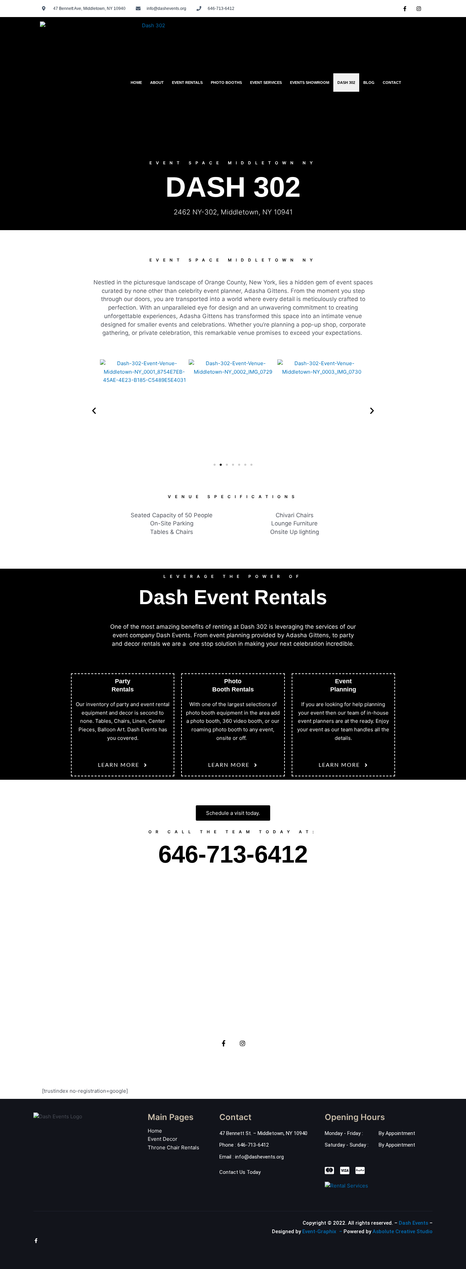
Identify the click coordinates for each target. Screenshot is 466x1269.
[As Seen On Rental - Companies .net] (346, 1185)
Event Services (266, 82)
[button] (94, 410)
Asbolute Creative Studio (403, 1231)
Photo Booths (226, 82)
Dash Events (413, 1223)
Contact (392, 82)
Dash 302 (346, 82)
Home (136, 82)
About (157, 82)
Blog (369, 82)
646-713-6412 (233, 854)
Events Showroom (309, 82)
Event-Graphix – (322, 1231)
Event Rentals (187, 82)
